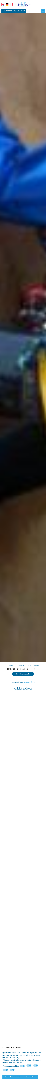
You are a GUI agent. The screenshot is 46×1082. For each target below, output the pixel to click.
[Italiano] (12, 4)
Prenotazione (7, 11)
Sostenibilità (17, 682)
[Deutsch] (7, 4)
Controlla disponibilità (23, 674)
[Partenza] (21, 669)
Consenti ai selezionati (12, 1077)
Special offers (19, 11)
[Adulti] (29, 669)
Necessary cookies (11, 1066)
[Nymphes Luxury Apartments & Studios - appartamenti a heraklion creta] (23, 4)
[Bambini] (36, 669)
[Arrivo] (11, 669)
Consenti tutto (30, 1077)
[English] (3, 4)
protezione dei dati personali (12, 1062)
